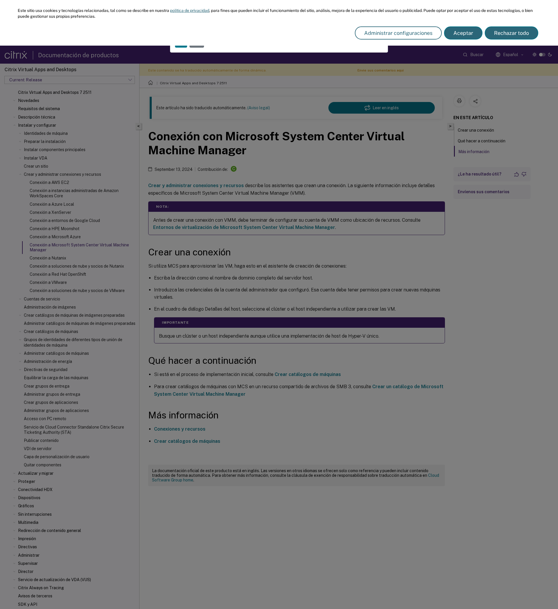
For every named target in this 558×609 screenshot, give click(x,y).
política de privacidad (189, 10)
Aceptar (463, 33)
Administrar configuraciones (398, 33)
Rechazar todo (511, 33)
